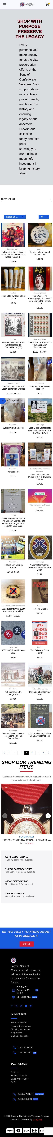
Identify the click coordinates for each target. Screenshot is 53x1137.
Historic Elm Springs (40, 689)
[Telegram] (30, 1006)
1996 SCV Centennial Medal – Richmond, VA (26, 840)
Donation (40, 510)
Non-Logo (40, 425)
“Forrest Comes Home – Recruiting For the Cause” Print (13, 735)
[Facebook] (12, 1006)
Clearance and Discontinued (13, 606)
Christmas (13, 689)
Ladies (39, 249)
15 (43, 752)
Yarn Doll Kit (13, 472)
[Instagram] (21, 1006)
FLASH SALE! (26, 836)
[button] (4, 4)
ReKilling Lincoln (40, 609)
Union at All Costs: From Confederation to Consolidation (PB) (13, 344)
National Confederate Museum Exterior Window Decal (39, 567)
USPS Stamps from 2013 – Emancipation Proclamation (40, 344)
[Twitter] (17, 1006)
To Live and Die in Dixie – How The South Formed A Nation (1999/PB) (13, 254)
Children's (40, 383)
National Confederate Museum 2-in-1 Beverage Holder (39, 477)
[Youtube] (26, 1006)
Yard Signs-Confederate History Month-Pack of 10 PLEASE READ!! (39, 430)
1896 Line (13, 647)
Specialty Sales (13, 249)
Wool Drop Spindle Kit (13, 428)
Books (13, 339)
